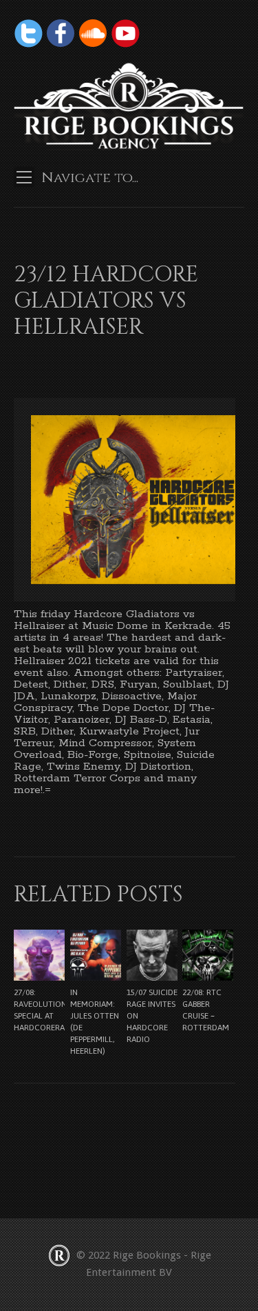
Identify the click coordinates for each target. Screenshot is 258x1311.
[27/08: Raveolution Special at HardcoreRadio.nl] (39, 955)
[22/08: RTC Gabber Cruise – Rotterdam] (207, 955)
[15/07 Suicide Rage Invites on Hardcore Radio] (152, 955)
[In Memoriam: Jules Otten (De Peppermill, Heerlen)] (95, 955)
